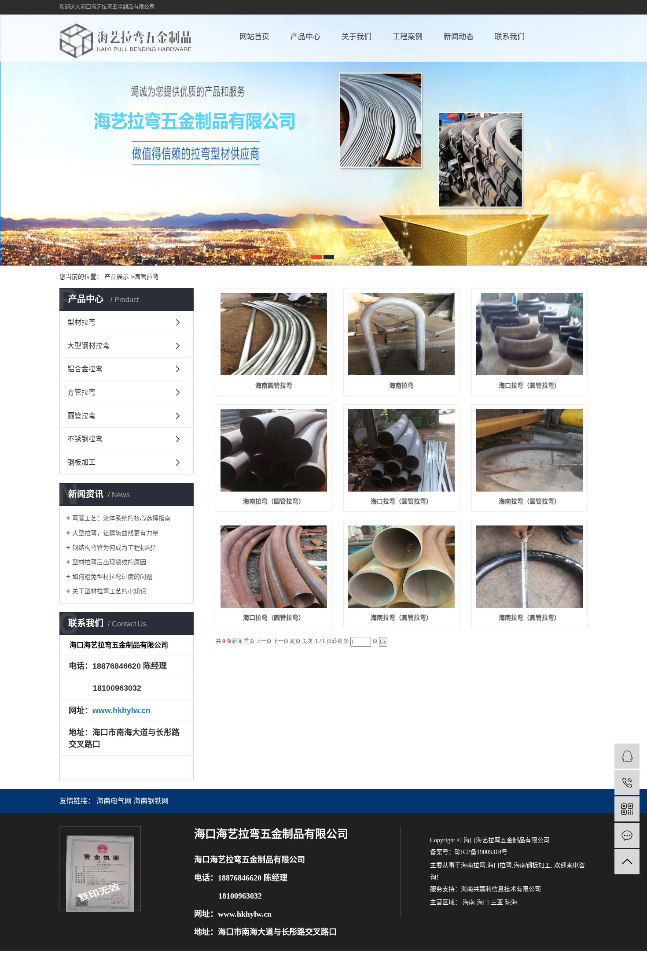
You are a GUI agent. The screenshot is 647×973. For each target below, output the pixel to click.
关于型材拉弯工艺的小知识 (109, 591)
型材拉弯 (81, 322)
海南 (469, 902)
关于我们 (356, 37)
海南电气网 (114, 801)
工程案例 (408, 37)
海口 (483, 902)
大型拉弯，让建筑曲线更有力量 (115, 532)
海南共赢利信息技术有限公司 (501, 889)
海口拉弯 (499, 865)
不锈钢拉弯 (85, 439)
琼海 (511, 902)
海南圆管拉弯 (273, 385)
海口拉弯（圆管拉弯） (529, 385)
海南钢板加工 (532, 865)
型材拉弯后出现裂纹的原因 (109, 562)
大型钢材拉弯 (88, 345)
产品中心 (305, 37)
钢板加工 (81, 462)
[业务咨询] (627, 756)
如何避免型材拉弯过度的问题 (112, 576)
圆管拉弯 (81, 415)
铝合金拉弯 (85, 369)
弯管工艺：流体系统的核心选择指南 (121, 518)
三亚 (497, 902)
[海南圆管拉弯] (274, 334)
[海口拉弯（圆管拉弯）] (529, 334)
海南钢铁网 (151, 801)
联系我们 (510, 37)
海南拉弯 (401, 385)
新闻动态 (459, 37)
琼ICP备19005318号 (481, 852)
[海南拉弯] (401, 334)
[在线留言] (627, 835)
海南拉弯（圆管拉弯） (274, 501)
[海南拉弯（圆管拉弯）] (274, 450)
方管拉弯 (81, 392)
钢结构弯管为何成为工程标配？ (115, 547)
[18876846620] (627, 782)
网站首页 (254, 37)
